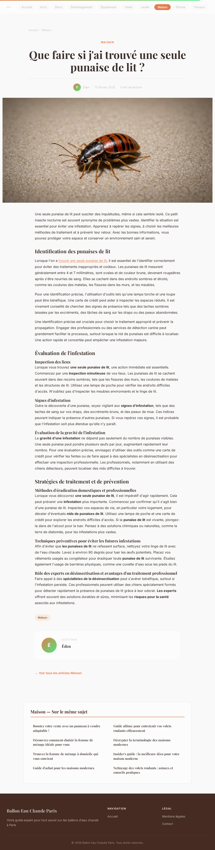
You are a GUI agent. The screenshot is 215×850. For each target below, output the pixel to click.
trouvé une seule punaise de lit (83, 261)
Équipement (109, 7)
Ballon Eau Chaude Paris (32, 810)
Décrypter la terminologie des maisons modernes (141, 742)
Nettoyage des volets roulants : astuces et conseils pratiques (143, 770)
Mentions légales (173, 816)
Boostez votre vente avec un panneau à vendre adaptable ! (66, 728)
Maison (162, 7)
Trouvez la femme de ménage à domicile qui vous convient (65, 756)
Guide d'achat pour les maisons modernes (63, 768)
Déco (58, 7)
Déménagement (81, 7)
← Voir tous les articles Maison (58, 673)
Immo (128, 7)
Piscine (180, 7)
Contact (167, 823)
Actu (43, 7)
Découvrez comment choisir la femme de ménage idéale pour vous (63, 742)
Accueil (27, 7)
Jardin (145, 7)
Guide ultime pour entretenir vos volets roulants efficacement (142, 728)
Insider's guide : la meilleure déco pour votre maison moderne (146, 756)
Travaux (199, 7)
